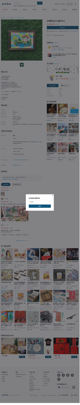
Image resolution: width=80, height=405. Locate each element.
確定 (40, 206)
